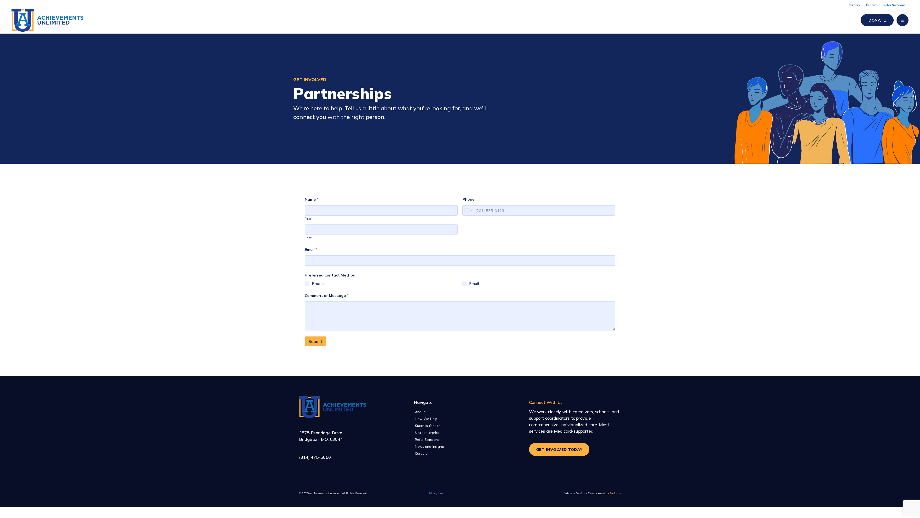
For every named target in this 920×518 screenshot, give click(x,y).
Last (308, 238)
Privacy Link (435, 493)
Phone (468, 199)
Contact (872, 5)
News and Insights (430, 446)
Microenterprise (427, 432)
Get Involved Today (559, 449)
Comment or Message (327, 295)
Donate (877, 20)
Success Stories (427, 426)
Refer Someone (894, 5)
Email (311, 249)
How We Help (426, 419)
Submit (315, 341)
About (420, 412)
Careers (854, 5)
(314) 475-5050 (315, 457)
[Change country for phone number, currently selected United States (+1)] (468, 210)
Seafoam (592, 493)
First (308, 219)
